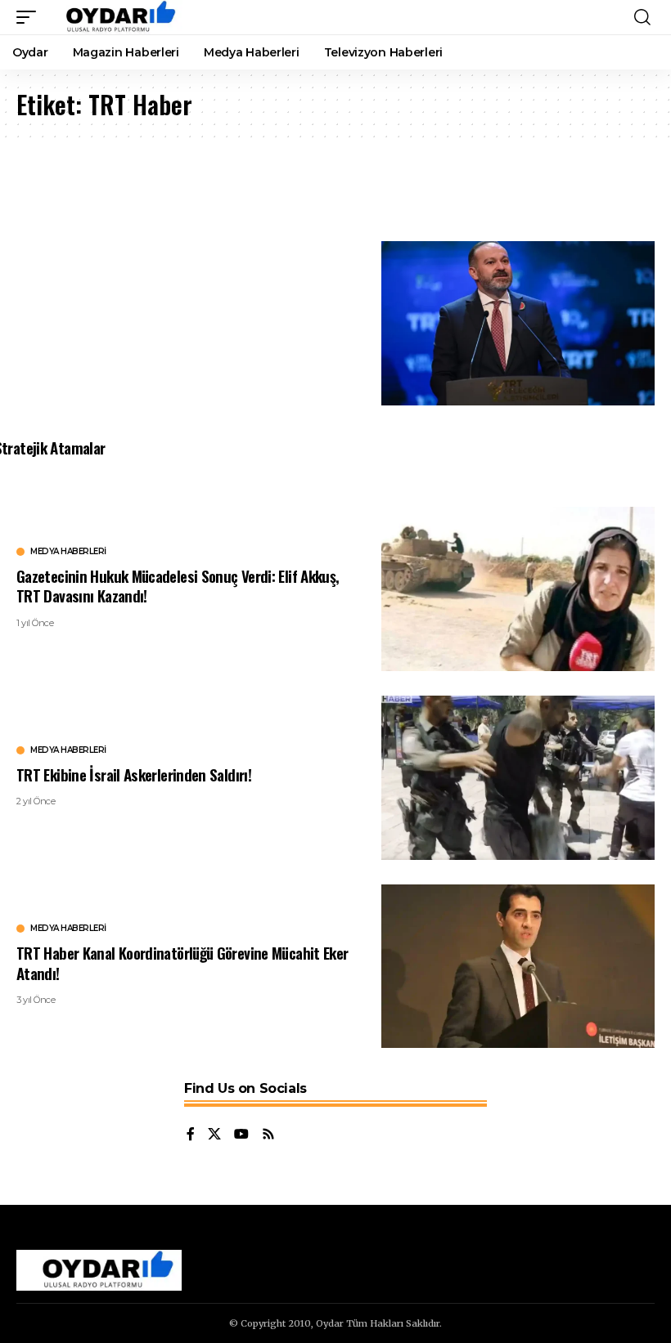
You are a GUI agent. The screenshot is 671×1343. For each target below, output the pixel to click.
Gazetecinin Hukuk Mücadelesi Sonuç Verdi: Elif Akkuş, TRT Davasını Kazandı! (177, 585)
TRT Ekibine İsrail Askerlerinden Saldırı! (133, 774)
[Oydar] (113, 17)
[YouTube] (241, 1135)
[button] (30, 17)
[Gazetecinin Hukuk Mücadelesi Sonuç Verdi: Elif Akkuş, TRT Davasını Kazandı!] (518, 589)
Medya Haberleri (68, 552)
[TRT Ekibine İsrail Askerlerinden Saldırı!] (518, 778)
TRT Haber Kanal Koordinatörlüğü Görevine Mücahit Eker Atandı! (182, 962)
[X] (214, 1135)
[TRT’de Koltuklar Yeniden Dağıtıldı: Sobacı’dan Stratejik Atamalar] (518, 323)
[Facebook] (190, 1135)
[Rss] (268, 1135)
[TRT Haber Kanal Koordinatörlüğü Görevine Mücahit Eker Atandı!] (518, 966)
